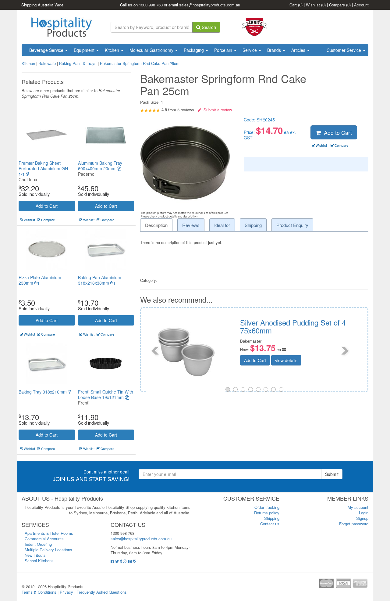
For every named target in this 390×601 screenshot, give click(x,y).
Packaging (194, 50)
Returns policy (266, 513)
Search (208, 27)
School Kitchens (39, 560)
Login (363, 513)
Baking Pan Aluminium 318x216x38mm (99, 280)
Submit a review (216, 110)
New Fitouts (35, 555)
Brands (274, 50)
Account (361, 5)
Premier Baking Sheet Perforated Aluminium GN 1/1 (43, 168)
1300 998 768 (151, 5)
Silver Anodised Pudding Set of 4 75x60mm (152, 326)
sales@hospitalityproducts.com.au (209, 5)
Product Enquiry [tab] (292, 225)
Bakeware (47, 63)
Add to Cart (47, 206)
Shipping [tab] (253, 225)
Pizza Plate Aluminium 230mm (40, 280)
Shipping (271, 518)
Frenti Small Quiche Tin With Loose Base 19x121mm (105, 394)
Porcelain (223, 50)
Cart (296, 5)
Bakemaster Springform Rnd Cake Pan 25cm (139, 63)
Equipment (85, 50)
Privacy (66, 592)
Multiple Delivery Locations (48, 549)
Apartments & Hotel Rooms (49, 533)
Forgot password (353, 524)
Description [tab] (156, 225)
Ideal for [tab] (222, 225)
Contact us (269, 524)
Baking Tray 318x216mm (43, 392)
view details (146, 360)
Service (250, 50)
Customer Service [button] (344, 50)
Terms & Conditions (39, 592)
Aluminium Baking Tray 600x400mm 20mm (100, 165)
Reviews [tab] (191, 225)
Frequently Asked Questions (101, 592)
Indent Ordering (38, 544)
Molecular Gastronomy (152, 50)
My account (358, 507)
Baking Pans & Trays (78, 63)
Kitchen (112, 50)
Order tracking (266, 507)
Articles (299, 50)
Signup (362, 518)
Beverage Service (47, 50)
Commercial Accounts (44, 539)
